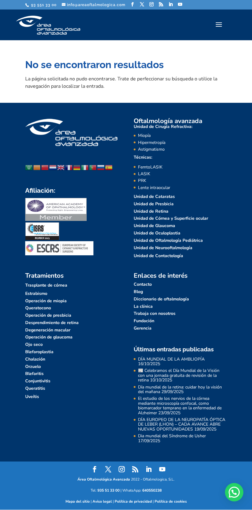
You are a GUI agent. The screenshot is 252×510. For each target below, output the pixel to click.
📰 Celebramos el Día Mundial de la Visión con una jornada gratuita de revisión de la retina (178, 375)
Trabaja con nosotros (154, 313)
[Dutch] (53, 167)
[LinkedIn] (170, 4)
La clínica (143, 306)
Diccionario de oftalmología (161, 299)
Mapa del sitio (77, 501)
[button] (234, 492)
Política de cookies (171, 501)
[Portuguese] (93, 167)
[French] (69, 167)
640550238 (152, 490)
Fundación (144, 321)
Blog (138, 292)
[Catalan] (37, 167)
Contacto (143, 284)
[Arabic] (29, 167)
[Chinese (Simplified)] (45, 167)
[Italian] (85, 167)
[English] (61, 167)
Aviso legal (102, 501)
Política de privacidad (133, 501)
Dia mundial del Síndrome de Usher (172, 436)
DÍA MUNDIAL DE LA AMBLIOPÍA (171, 359)
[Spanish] (109, 167)
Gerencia (143, 328)
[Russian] (101, 167)
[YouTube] (180, 4)
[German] (77, 167)
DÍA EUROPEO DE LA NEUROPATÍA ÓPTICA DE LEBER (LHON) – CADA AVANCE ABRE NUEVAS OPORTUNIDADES (181, 424)
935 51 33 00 (108, 490)
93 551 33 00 (43, 5)
